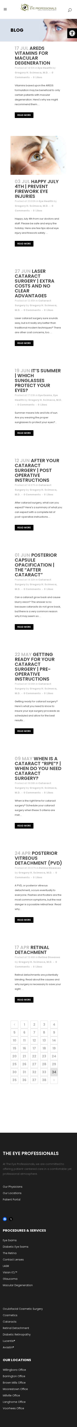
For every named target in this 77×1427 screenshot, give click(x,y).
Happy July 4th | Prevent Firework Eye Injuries (37, 189)
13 (44, 1040)
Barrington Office (14, 1376)
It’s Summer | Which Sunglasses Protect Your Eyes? (38, 380)
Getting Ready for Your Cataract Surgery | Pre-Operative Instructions (35, 666)
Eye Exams (45, 395)
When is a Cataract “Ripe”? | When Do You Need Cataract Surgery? (38, 768)
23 (44, 1056)
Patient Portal (11, 1199)
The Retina (9, 1253)
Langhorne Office (14, 1402)
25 (14, 1064)
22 (34, 1056)
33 (44, 1072)
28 (44, 1064)
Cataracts (9, 1322)
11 (24, 1040)
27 (34, 1064)
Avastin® (8, 1347)
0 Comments (32, 310)
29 (54, 1064)
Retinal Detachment (32, 950)
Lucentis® (9, 1341)
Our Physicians (12, 1187)
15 (14, 1048)
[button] (72, 33)
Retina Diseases (50, 868)
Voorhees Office (13, 1408)
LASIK (6, 1266)
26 (24, 1064)
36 (24, 1080)
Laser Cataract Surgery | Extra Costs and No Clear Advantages (34, 283)
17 (34, 1048)
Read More (24, 115)
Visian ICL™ (10, 1272)
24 (54, 1056)
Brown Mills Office (14, 1383)
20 (14, 1056)
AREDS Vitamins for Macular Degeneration (32, 55)
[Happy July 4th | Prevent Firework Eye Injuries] (38, 155)
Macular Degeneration (18, 1285)
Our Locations (12, 1193)
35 (14, 1080)
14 (54, 1040)
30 (14, 1072)
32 (34, 1072)
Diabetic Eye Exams (15, 1247)
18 (44, 1048)
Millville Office (11, 1395)
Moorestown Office (15, 1389)
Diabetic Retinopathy (17, 1334)
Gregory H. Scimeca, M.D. (31, 72)
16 (24, 1048)
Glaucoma (10, 1279)
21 (24, 1056)
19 (54, 1048)
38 (44, 1080)
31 (24, 1072)
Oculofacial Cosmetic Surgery (23, 1309)
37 (34, 1080)
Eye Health (45, 68)
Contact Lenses (13, 1259)
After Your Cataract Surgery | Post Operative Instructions (37, 470)
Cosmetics (10, 1315)
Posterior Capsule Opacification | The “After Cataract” (36, 565)
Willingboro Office (14, 1370)
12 (34, 1040)
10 (14, 1040)
